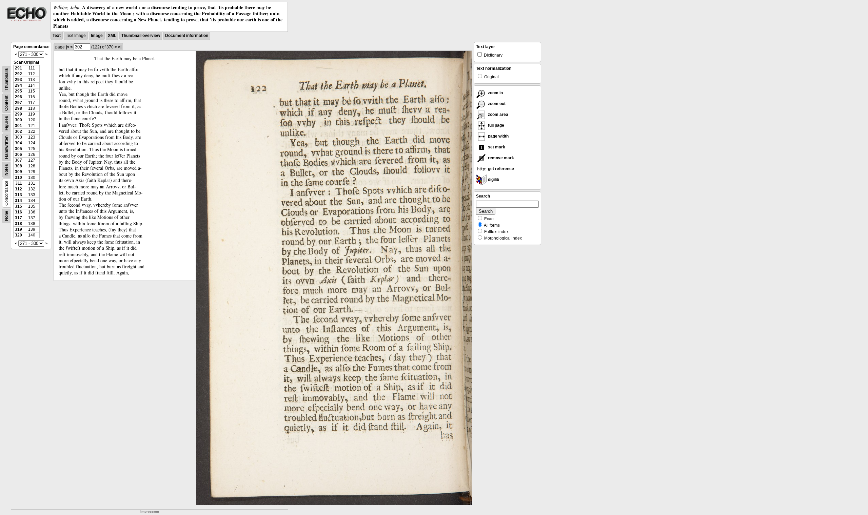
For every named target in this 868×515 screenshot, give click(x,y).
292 (18, 73)
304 (18, 143)
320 (18, 235)
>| (119, 47)
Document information (186, 35)
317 (18, 217)
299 (18, 114)
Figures (6, 123)
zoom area (497, 114)
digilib (493, 179)
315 (18, 206)
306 (18, 154)
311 (18, 183)
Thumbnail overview (140, 35)
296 (18, 97)
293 (18, 79)
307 (18, 160)
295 (18, 91)
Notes (6, 170)
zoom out (496, 103)
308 (18, 166)
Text (57, 35)
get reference (500, 168)
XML (112, 35)
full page (495, 125)
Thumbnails (6, 79)
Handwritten (6, 147)
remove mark (500, 158)
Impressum (149, 511)
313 (18, 194)
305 (18, 148)
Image (97, 35)
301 (18, 125)
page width (498, 136)
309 (18, 171)
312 (18, 189)
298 (18, 108)
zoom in (495, 92)
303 (18, 137)
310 (18, 177)
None (6, 216)
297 (18, 102)
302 (18, 131)
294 (18, 85)
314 (18, 200)
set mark (496, 147)
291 (18, 68)
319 (18, 229)
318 (18, 223)
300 (18, 120)
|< (67, 47)
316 (18, 212)
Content (6, 103)
